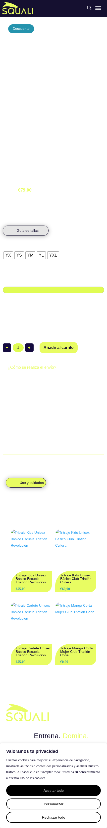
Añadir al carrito (59, 347)
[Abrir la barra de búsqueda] (89, 8)
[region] (53, 785)
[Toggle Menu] (98, 8)
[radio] (8, 255)
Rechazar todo (53, 817)
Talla (7, 247)
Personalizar (53, 804)
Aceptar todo (54, 791)
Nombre (9, 281)
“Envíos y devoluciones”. (27, 447)
